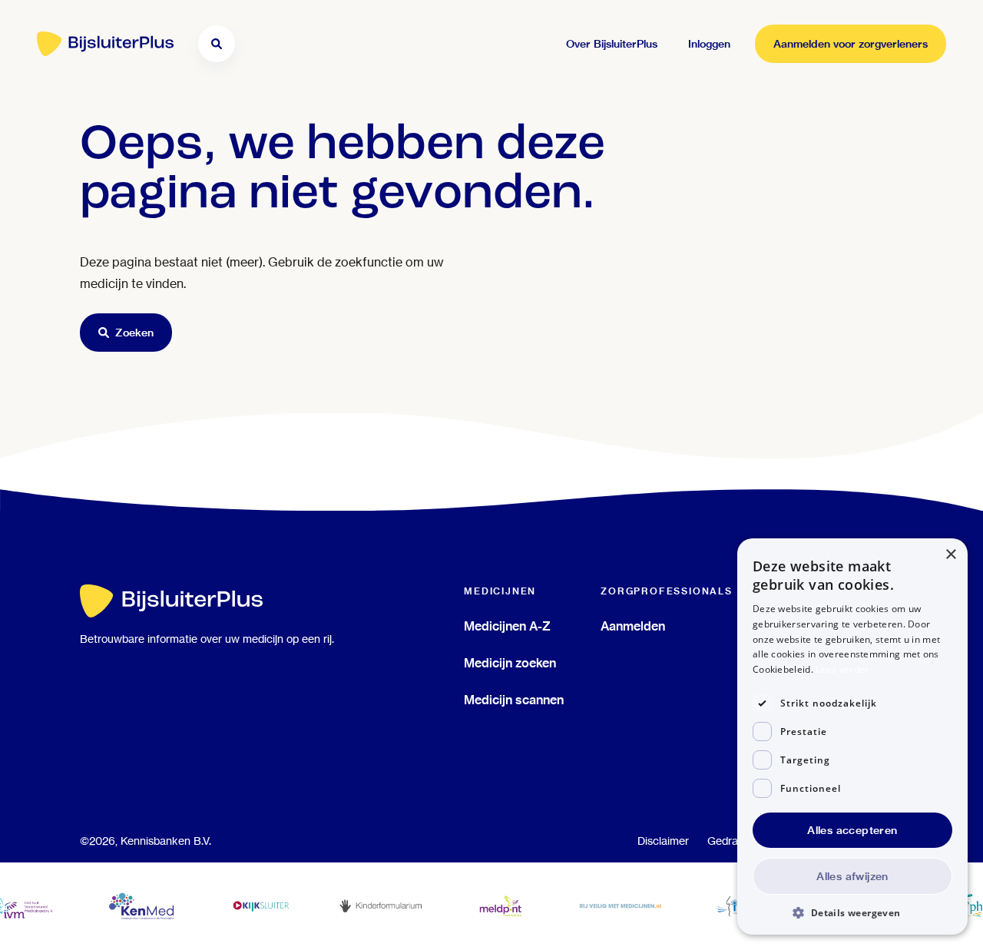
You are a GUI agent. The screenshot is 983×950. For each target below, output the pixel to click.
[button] (852, 912)
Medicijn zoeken (510, 662)
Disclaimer (663, 841)
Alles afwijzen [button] (852, 876)
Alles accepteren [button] (852, 830)
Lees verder (842, 669)
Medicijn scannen (514, 699)
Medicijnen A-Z (507, 626)
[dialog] (852, 736)
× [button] (950, 555)
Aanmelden (633, 626)
